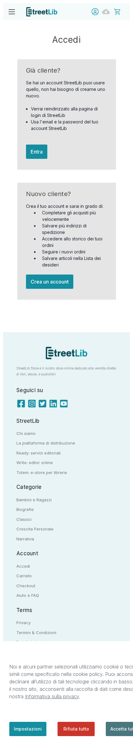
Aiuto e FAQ (27, 595)
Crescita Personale (35, 528)
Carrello (24, 575)
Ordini (107, 12)
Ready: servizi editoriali (38, 452)
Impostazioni (28, 728)
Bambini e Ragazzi (34, 499)
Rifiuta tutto (76, 728)
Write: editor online (34, 462)
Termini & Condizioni (36, 632)
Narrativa (25, 538)
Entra (37, 152)
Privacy (23, 622)
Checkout (25, 585)
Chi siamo (26, 433)
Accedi (96, 12)
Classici (24, 519)
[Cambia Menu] (11, 11)
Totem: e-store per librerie (41, 472)
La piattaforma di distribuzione (45, 442)
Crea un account (50, 282)
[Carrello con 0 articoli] (121, 11)
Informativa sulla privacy (52, 696)
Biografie (25, 509)
